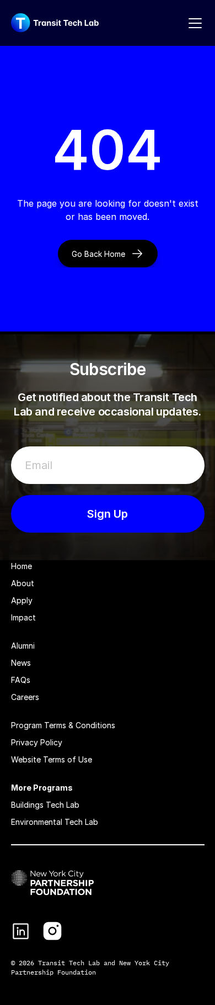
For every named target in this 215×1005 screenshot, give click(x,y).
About (22, 583)
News (21, 662)
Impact (23, 617)
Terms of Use (67, 759)
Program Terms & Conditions (63, 725)
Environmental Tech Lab (54, 822)
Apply (22, 600)
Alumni (23, 645)
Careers (25, 697)
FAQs (20, 680)
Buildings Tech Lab (45, 804)
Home (21, 566)
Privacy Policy (36, 742)
